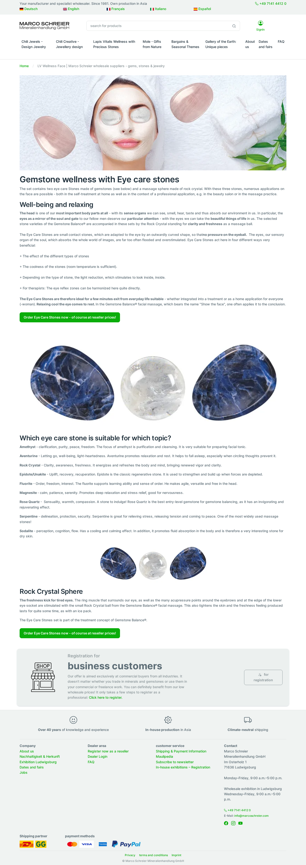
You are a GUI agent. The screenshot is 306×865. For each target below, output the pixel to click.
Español (204, 9)
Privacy (130, 855)
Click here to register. (105, 697)
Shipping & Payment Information (181, 751)
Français (117, 9)
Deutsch (30, 9)
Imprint (176, 855)
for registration (263, 677)
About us (250, 44)
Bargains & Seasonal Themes (185, 44)
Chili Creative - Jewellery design (69, 44)
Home (24, 66)
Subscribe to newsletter (175, 762)
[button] (37, 53)
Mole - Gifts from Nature (152, 44)
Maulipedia (164, 756)
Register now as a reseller (108, 751)
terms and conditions (153, 855)
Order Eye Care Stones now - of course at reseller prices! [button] (70, 317)
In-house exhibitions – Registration (183, 767)
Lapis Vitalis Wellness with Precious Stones (114, 44)
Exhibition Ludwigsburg (38, 762)
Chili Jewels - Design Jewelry (34, 44)
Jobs (23, 772)
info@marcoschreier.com (251, 815)
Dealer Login (97, 756)
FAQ (281, 41)
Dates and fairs (266, 44)
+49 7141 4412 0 (272, 3)
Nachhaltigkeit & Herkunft (40, 756)
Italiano (160, 9)
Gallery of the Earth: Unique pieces (220, 44)
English (73, 9)
